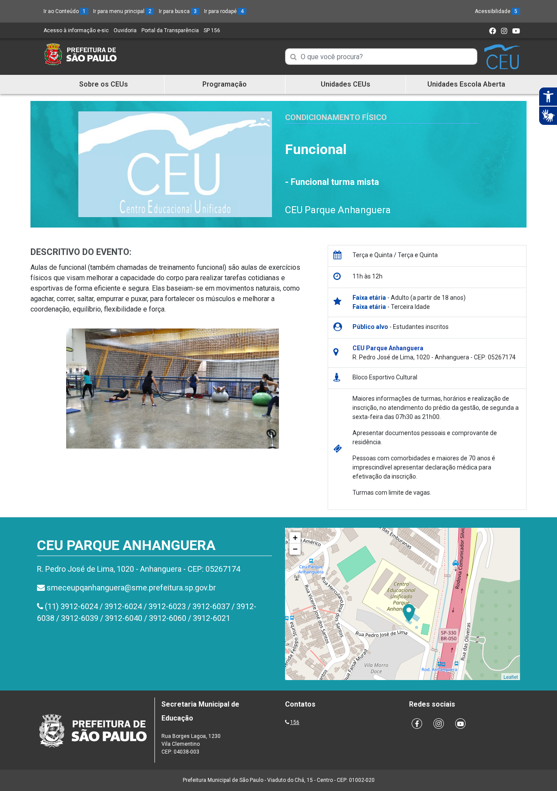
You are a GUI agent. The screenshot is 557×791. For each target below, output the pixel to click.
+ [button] (295, 537)
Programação (224, 84)
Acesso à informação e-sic (76, 30)
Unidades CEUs (345, 84)
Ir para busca (178, 11)
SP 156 (212, 30)
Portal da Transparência (170, 30)
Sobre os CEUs (103, 84)
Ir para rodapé (224, 11)
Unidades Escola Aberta (466, 84)
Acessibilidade (496, 11)
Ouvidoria (125, 30)
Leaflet (510, 676)
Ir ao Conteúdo (65, 11)
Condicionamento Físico (336, 117)
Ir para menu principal (122, 11)
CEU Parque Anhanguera (338, 209)
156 (294, 722)
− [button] (295, 548)
